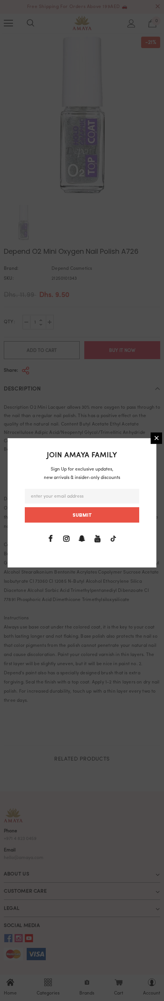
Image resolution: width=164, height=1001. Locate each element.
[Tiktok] (113, 539)
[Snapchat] (82, 539)
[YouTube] (97, 539)
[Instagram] (66, 539)
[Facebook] (50, 539)
